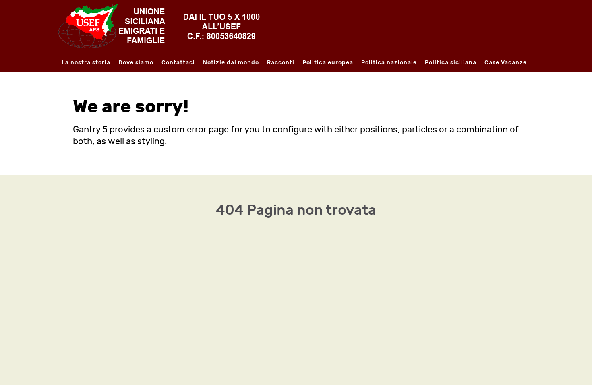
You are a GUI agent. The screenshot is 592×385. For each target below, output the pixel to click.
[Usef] (159, 25)
